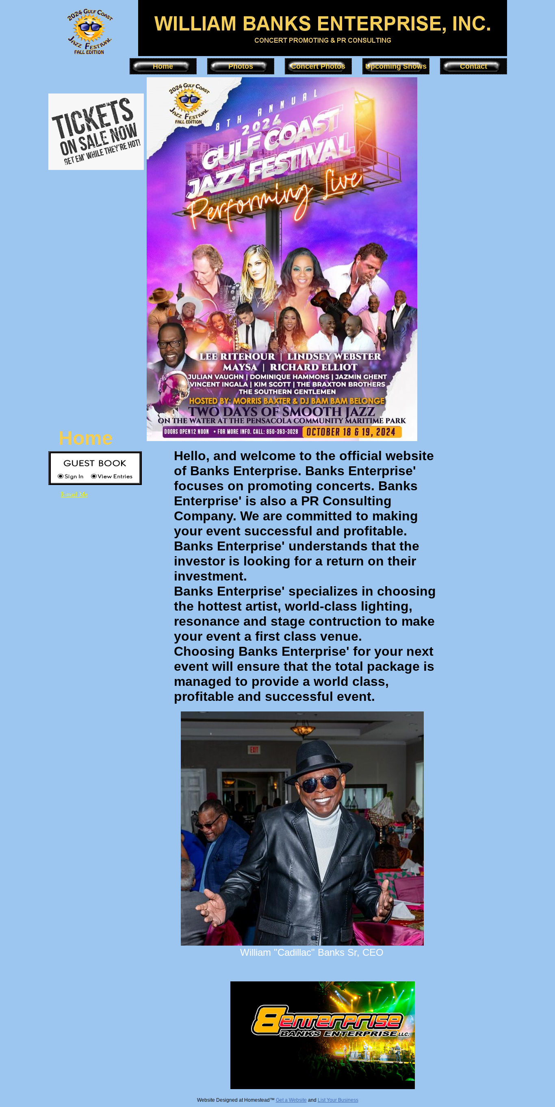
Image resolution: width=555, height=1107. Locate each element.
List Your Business (338, 1100)
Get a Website (291, 1100)
